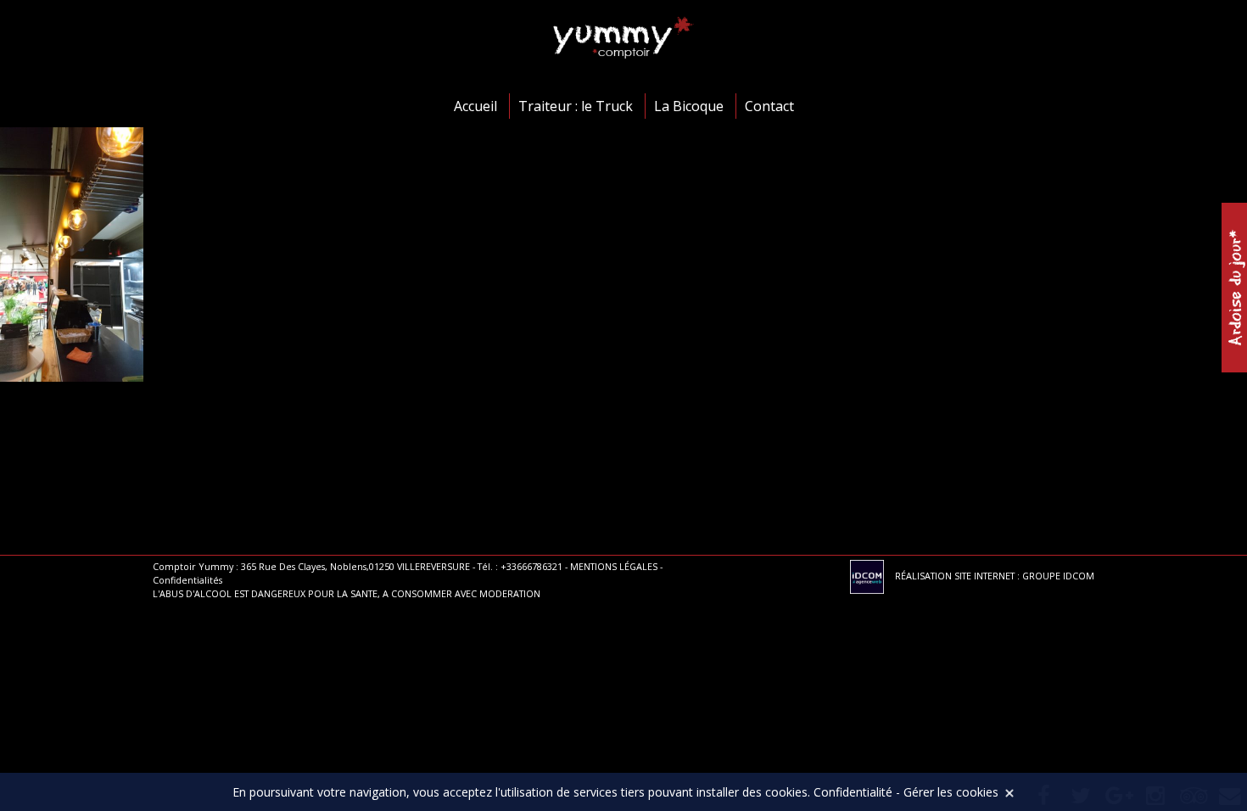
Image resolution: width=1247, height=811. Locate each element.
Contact (769, 106)
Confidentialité (853, 792)
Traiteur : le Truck (575, 106)
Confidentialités (187, 579)
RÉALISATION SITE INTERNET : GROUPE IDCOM (993, 575)
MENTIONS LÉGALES (613, 566)
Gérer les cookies (950, 792)
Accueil (475, 106)
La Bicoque (689, 106)
